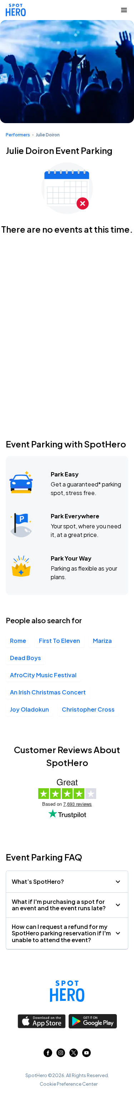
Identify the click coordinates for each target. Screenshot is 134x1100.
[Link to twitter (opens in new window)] (73, 1054)
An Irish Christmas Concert (48, 692)
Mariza (102, 640)
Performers (18, 134)
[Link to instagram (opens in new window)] (60, 1054)
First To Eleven (59, 640)
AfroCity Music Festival (43, 675)
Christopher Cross (88, 709)
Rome (18, 640)
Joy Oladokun (29, 709)
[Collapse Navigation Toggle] (124, 10)
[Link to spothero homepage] (67, 991)
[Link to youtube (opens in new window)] (86, 1054)
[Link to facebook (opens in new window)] (48, 1054)
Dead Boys (25, 658)
